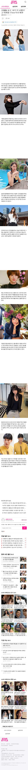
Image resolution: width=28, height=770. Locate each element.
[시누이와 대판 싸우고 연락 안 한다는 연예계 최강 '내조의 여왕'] (14, 666)
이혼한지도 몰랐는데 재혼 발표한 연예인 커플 (13, 508)
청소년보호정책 (4, 745)
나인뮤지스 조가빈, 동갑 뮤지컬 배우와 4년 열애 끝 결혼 (13, 503)
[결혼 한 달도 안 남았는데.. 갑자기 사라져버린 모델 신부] (20, 688)
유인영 (23, 524)
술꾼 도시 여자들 (18, 524)
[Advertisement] (14, 67)
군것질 (3, 524)
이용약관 (8, 743)
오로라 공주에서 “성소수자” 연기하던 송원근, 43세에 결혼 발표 (13, 547)
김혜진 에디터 (3, 14)
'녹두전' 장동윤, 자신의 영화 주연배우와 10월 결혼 (13, 506)
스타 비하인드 (5, 6)
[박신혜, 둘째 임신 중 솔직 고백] (7, 688)
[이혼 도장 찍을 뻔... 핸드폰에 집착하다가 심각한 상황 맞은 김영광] (7, 716)
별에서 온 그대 (11, 524)
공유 (9, 18)
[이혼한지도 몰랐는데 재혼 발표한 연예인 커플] (7, 601)
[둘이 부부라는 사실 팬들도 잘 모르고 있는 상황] (7, 702)
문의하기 (11, 745)
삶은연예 (15, 6)
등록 (24, 527)
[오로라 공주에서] (14, 566)
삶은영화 (23, 6)
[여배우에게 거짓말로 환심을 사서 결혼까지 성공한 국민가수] (14, 645)
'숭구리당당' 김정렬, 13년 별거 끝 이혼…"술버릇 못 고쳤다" (13, 511)
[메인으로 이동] (14, 3)
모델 (6, 524)
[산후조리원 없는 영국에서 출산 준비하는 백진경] (14, 580)
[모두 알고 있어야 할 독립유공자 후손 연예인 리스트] (14, 652)
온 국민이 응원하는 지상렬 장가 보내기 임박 (14, 513)
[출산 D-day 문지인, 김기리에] (14, 573)
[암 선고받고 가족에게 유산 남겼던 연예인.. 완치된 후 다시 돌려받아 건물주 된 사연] (14, 659)
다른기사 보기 (24, 519)
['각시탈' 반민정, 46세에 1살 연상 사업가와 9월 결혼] (14, 559)
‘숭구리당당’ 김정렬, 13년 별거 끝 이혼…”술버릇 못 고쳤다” (13, 545)
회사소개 (3, 743)
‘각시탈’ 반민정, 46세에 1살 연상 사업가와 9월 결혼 (13, 540)
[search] (25, 1)
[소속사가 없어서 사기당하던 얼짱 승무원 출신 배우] (20, 716)
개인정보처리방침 (15, 743)
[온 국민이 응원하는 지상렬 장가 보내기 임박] (20, 601)
